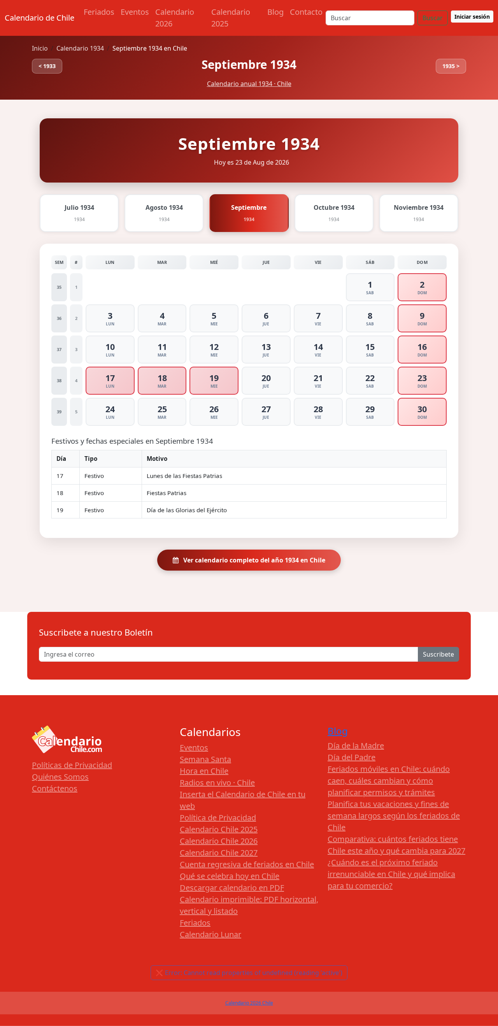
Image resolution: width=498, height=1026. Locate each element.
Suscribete (438, 654)
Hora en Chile (204, 771)
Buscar (433, 18)
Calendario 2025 (230, 18)
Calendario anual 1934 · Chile (249, 83)
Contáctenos (54, 788)
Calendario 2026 (174, 18)
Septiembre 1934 (249, 64)
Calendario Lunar (210, 934)
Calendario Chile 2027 (219, 852)
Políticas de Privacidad (72, 765)
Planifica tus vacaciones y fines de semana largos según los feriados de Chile (394, 816)
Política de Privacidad (218, 817)
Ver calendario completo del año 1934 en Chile (253, 560)
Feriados (99, 12)
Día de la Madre (356, 745)
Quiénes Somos (60, 776)
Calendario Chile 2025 (219, 829)
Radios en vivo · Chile (217, 782)
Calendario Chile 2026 (219, 841)
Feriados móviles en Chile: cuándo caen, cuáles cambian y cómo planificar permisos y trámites (389, 781)
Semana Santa (205, 759)
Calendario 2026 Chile (249, 1003)
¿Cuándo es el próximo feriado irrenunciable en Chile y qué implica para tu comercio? (391, 874)
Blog (275, 12)
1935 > (450, 66)
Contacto (306, 12)
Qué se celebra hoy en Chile (229, 876)
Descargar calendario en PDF (232, 887)
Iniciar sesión (472, 16)
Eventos (135, 12)
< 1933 (47, 66)
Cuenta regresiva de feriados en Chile (247, 864)
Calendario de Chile (39, 17)
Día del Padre (351, 757)
